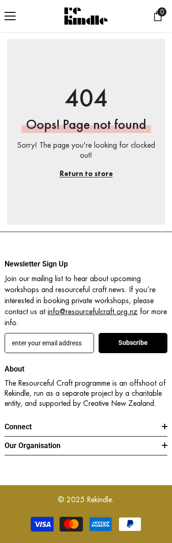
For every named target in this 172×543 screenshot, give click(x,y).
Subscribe (133, 343)
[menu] (10, 16)
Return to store (86, 173)
